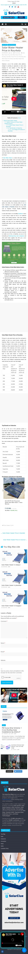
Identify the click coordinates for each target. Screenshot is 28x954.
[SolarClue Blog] (14, 786)
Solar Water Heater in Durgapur (11, 606)
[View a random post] (25, 24)
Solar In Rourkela (11, 44)
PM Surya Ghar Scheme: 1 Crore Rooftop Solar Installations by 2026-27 (12, 730)
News (4, 725)
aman (11, 53)
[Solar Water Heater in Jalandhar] (14, 571)
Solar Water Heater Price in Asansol (15, 540)
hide (19, 118)
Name (3, 643)
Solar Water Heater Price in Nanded (13, 533)
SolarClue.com (6, 799)
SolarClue (18, 949)
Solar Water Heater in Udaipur (11, 565)
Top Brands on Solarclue (14, 128)
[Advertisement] (14, 184)
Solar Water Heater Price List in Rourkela (14, 56)
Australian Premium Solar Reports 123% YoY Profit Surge (17, 746)
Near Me (4, 44)
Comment (4, 621)
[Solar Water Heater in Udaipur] (14, 550)
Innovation (3, 841)
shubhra (12, 733)
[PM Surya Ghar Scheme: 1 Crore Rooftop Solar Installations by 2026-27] (14, 710)
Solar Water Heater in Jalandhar (11, 585)
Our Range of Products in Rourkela (16, 130)
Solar (2, 836)
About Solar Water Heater (10, 120)
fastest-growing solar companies (16, 235)
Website (3, 660)
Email (3, 652)
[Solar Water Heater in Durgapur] (14, 591)
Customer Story (5, 848)
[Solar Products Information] (2, 24)
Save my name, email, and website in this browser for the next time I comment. (12, 672)
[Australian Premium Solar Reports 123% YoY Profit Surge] (6, 744)
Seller (2, 846)
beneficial (20, 213)
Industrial (3, 839)
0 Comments (17, 53)
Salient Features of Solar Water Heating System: (13, 122)
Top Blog (3, 834)
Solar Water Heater (7, 157)
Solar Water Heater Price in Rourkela (14, 125)
